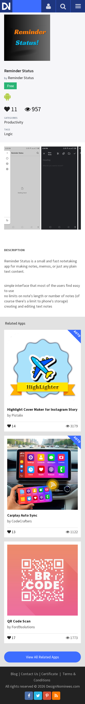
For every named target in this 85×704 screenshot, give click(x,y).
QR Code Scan (19, 621)
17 (13, 637)
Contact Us (29, 673)
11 (13, 107)
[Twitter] (38, 696)
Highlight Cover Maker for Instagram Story (42, 409)
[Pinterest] (47, 696)
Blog (14, 673)
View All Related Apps (42, 657)
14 (13, 426)
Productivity (13, 122)
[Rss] (56, 696)
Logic (8, 133)
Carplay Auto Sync (22, 515)
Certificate (49, 673)
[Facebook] (29, 696)
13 (13, 531)
